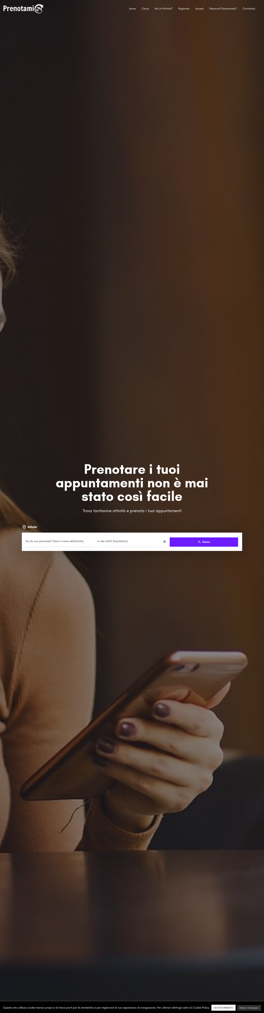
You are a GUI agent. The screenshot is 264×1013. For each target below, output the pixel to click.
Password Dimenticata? (223, 8)
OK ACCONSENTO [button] (223, 1007)
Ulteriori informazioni (249, 1008)
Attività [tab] (32, 527)
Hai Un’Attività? (164, 8)
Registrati (184, 8)
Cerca (145, 8)
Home (132, 8)
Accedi (199, 8)
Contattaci (249, 8)
